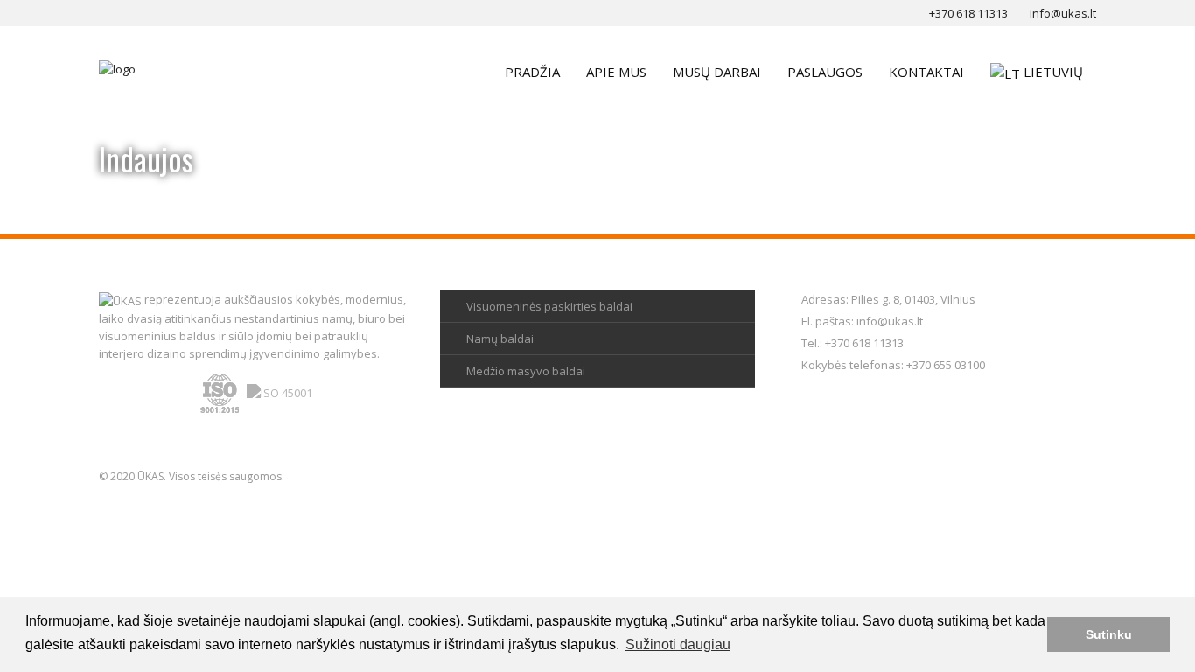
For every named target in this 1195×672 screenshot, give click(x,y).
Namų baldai (500, 338)
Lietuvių (1053, 71)
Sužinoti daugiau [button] (677, 644)
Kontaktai (926, 71)
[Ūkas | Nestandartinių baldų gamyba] (117, 68)
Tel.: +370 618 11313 (852, 343)
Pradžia (532, 71)
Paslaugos (825, 71)
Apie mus (616, 71)
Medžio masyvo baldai (525, 371)
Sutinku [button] (1109, 634)
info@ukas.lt (889, 321)
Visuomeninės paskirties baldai (549, 306)
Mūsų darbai (717, 71)
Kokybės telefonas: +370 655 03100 (893, 365)
